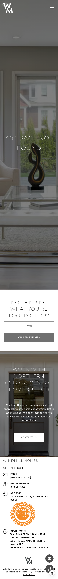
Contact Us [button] (29, 437)
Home (29, 326)
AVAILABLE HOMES (29, 337)
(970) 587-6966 (17, 487)
